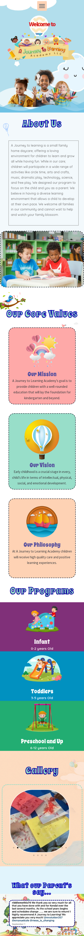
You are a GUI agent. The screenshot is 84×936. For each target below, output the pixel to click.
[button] (42, 6)
